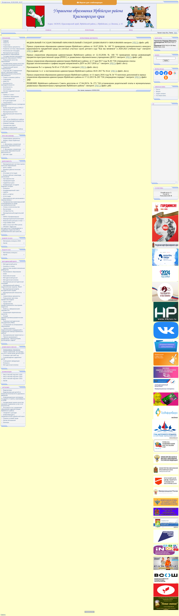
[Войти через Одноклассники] (166, 78)
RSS (175, 32)
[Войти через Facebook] (166, 73)
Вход (130, 30)
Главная (48, 30)
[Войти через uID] (157, 73)
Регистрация (89, 30)
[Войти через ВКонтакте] (161, 73)
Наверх (3, 614)
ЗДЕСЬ (135, 42)
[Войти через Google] (175, 73)
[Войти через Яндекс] (170, 73)
